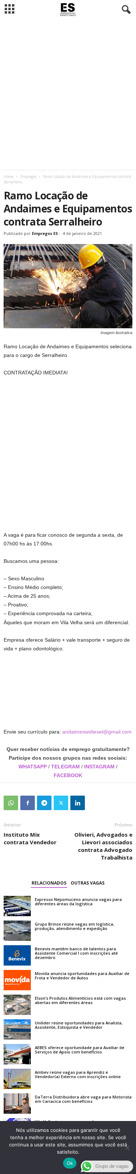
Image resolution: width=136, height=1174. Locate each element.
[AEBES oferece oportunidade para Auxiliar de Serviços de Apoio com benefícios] (17, 1054)
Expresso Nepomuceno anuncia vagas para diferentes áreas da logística (78, 901)
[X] (61, 803)
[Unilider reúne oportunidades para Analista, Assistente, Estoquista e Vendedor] (17, 1029)
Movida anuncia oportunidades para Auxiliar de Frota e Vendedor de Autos (82, 975)
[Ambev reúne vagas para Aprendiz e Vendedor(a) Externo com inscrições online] (17, 1079)
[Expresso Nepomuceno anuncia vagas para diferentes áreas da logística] (17, 906)
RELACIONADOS (49, 883)
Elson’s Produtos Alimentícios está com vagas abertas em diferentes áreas (80, 1000)
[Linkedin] (77, 803)
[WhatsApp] (11, 803)
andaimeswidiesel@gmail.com (97, 732)
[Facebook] (27, 803)
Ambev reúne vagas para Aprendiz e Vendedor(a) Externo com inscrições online (78, 1074)
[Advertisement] (68, 95)
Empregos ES (45, 233)
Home (8, 176)
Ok (70, 1163)
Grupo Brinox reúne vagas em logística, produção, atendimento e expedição (74, 926)
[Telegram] (44, 803)
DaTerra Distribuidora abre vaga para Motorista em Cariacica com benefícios (83, 1099)
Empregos (28, 176)
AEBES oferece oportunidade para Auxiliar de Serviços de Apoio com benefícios (79, 1050)
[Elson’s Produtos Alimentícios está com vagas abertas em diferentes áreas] (17, 1005)
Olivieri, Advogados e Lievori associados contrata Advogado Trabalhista (103, 846)
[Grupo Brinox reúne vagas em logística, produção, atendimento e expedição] (17, 931)
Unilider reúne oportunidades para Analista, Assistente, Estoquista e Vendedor (79, 1025)
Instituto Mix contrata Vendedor (30, 838)
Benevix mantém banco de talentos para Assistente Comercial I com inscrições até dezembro (76, 953)
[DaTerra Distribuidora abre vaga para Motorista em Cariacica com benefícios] (17, 1103)
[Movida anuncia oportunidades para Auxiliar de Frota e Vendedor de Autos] (17, 980)
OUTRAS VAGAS (87, 883)
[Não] (127, 1147)
